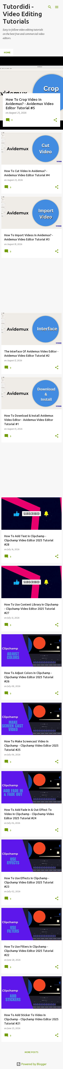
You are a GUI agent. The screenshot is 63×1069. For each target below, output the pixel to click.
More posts (31, 1052)
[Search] (50, 7)
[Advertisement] (31, 285)
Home (7, 52)
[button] (55, 120)
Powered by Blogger (34, 1064)
